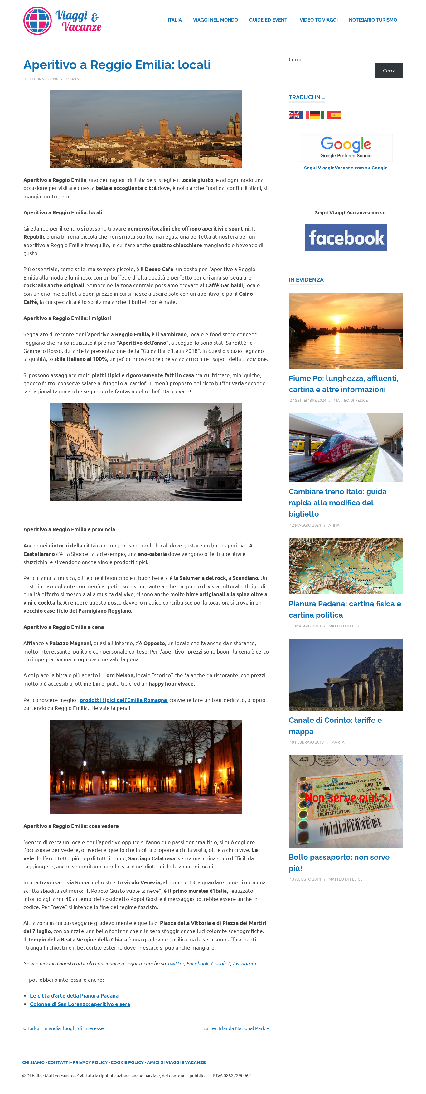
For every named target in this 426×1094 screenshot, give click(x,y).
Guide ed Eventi (268, 20)
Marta (72, 78)
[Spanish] (336, 114)
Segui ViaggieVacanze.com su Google (346, 167)
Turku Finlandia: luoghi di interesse (65, 1028)
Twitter (175, 963)
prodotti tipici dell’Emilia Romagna (124, 700)
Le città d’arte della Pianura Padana (74, 995)
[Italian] (326, 114)
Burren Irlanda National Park (233, 1028)
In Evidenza (306, 279)
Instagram (244, 963)
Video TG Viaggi (319, 20)
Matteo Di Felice (351, 400)
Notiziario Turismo (373, 20)
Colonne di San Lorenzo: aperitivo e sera (80, 1004)
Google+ (220, 963)
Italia (175, 20)
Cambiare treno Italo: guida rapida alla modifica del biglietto (338, 502)
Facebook (197, 963)
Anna (334, 525)
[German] (315, 114)
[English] (294, 114)
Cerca (295, 59)
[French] (304, 114)
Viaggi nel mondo (215, 20)
